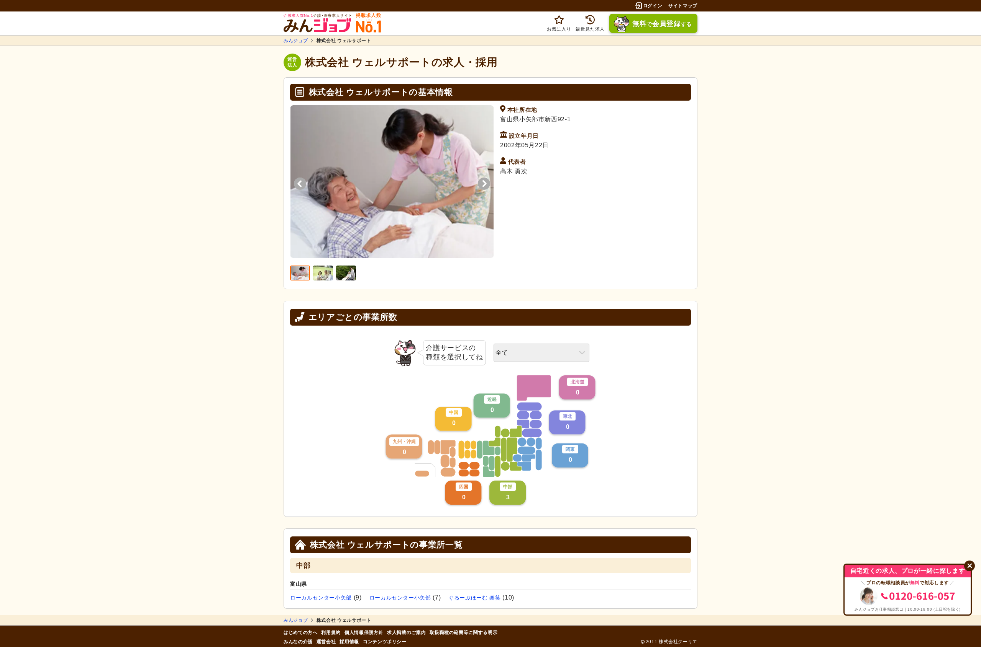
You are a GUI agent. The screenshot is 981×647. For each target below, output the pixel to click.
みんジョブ (296, 40)
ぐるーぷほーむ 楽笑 (474, 598)
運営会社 (326, 641)
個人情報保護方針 (363, 632)
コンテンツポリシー (385, 641)
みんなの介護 (298, 641)
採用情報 (349, 641)
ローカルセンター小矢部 (321, 598)
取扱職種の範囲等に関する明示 (463, 632)
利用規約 (331, 632)
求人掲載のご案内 (406, 632)
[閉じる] (969, 566)
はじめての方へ (300, 632)
